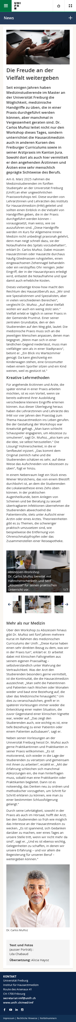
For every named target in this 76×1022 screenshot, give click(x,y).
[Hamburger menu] (6, 6)
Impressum (8, 1018)
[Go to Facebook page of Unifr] (4, 1010)
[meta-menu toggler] (70, 6)
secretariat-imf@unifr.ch (19, 998)
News (9, 17)
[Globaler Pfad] (58, 6)
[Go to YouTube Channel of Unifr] (10, 1009)
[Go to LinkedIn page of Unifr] (16, 1009)
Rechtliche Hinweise (27, 1018)
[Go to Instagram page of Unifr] (22, 1009)
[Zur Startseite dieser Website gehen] (17, 6)
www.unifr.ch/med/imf (18, 1002)
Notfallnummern (48, 1018)
